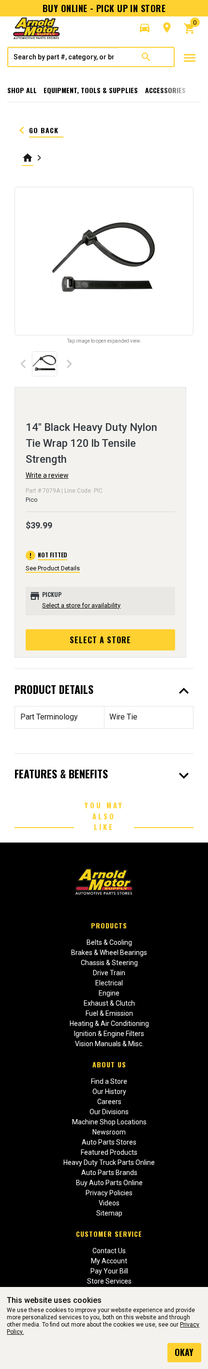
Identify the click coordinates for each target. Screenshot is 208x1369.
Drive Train (109, 973)
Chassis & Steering (109, 963)
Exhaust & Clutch (109, 1003)
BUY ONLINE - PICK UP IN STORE (104, 8)
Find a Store (109, 1081)
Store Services (109, 1281)
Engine (109, 993)
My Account (109, 1261)
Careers (109, 1102)
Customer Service (109, 1234)
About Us (109, 1064)
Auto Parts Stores (109, 1142)
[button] (144, 28)
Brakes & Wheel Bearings (109, 952)
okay (184, 1352)
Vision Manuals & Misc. (109, 1044)
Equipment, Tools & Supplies (91, 90)
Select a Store (100, 640)
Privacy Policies (109, 1193)
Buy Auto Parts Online (109, 1183)
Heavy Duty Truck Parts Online (109, 1162)
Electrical (109, 983)
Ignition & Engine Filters (109, 1033)
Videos (109, 1203)
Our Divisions (109, 1112)
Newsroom (109, 1132)
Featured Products (109, 1152)
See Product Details (53, 568)
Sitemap (109, 1213)
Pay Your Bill (109, 1271)
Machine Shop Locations (109, 1122)
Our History (109, 1091)
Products (109, 925)
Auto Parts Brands (109, 1172)
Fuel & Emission (109, 1013)
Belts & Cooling (109, 942)
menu (189, 58)
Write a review (47, 475)
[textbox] (63, 57)
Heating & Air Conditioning (109, 1023)
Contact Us (109, 1251)
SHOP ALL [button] (22, 90)
